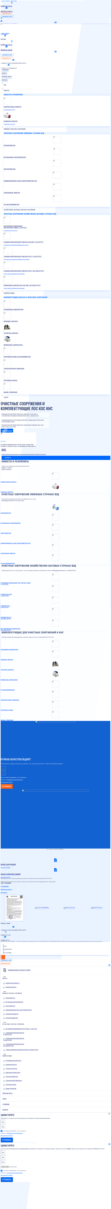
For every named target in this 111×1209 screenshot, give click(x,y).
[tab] (55, 977)
